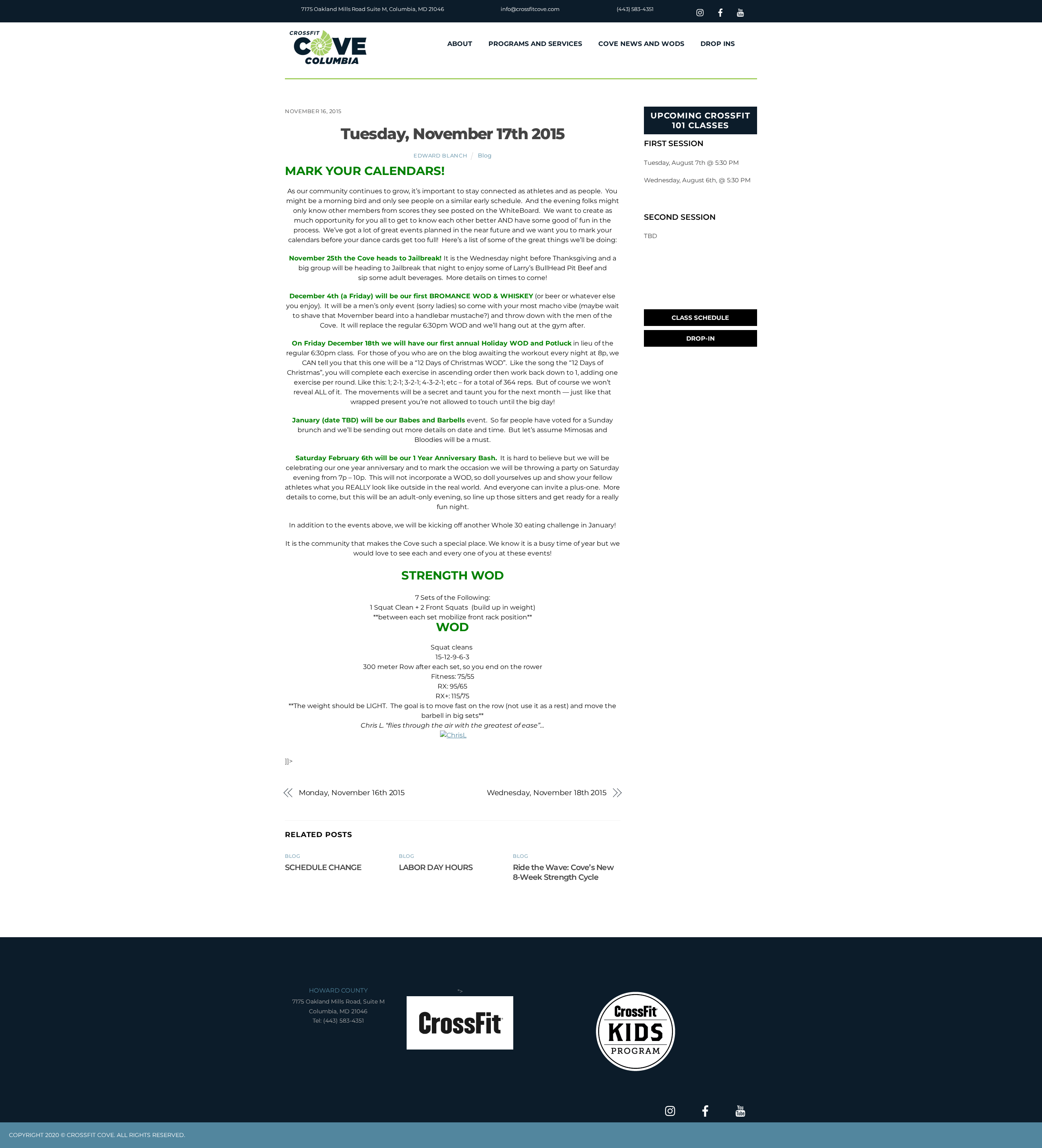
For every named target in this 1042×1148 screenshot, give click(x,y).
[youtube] (740, 11)
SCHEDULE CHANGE (323, 867)
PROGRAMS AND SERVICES (535, 44)
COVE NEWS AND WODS (641, 44)
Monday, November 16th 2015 (352, 792)
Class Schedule (700, 317)
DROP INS (718, 44)
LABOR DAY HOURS (436, 867)
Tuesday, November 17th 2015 (453, 133)
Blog (485, 155)
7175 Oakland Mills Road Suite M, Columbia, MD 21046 (372, 9)
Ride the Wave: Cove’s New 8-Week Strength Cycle (563, 872)
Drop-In (700, 338)
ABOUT (459, 44)
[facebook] (720, 11)
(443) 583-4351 (635, 9)
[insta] (700, 11)
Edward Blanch (440, 155)
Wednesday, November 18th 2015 (546, 792)
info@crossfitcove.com (530, 9)
